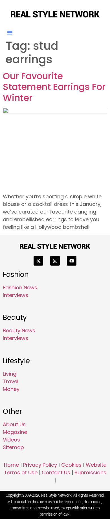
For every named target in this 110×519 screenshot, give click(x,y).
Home (11, 464)
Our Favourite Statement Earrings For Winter (54, 87)
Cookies (71, 464)
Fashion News (20, 287)
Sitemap (13, 447)
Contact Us (56, 472)
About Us (14, 424)
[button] (10, 32)
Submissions (90, 472)
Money (11, 389)
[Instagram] (55, 261)
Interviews (15, 295)
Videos (11, 439)
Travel (10, 381)
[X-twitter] (38, 261)
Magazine (15, 432)
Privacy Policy (40, 464)
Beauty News (19, 330)
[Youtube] (71, 261)
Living (9, 373)
